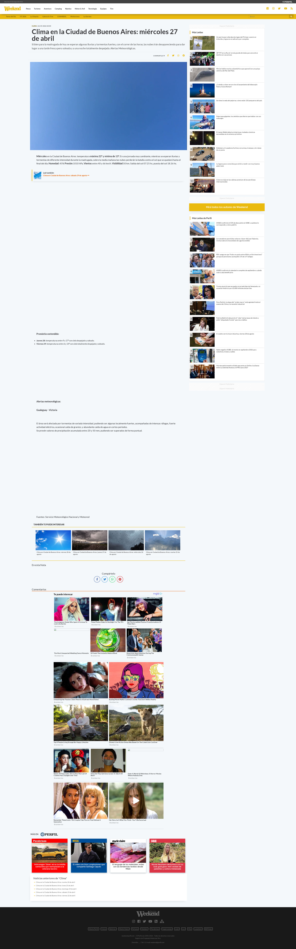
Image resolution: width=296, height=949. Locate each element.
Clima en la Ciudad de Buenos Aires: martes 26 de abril (55, 882)
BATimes (208, 929)
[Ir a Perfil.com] (287, 2)
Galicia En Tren (47, 16)
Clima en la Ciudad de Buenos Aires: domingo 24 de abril (56, 889)
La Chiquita (34, 16)
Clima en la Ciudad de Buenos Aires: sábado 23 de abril (55, 892)
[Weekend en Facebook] (138, 921)
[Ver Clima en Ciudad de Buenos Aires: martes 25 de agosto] (162, 532)
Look (177, 929)
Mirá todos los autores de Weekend (227, 207)
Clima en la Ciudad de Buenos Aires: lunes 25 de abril (55, 885)
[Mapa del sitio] (162, 921)
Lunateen (198, 929)
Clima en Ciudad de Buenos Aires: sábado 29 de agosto (65, 175)
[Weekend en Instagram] (133, 921)
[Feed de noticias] (156, 921)
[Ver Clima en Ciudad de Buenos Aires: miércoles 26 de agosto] (126, 532)
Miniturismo (74, 16)
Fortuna (135, 929)
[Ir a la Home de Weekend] (148, 914)
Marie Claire (124, 929)
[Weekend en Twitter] (144, 921)
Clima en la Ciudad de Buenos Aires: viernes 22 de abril (55, 896)
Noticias (112, 929)
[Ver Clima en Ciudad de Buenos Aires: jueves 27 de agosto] (89, 532)
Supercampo (167, 929)
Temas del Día (11, 16)
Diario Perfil (93, 929)
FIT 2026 (23, 16)
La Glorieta (87, 16)
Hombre (144, 929)
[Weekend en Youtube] (150, 921)
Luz (183, 929)
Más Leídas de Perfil (202, 218)
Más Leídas (197, 32)
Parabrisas (155, 929)
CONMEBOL (61, 16)
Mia (189, 929)
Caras (104, 929)
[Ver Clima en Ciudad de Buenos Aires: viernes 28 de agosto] (53, 532)
